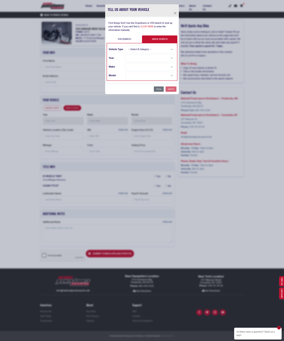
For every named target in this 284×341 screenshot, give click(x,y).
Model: (112, 75)
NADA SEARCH (160, 39)
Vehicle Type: (116, 49)
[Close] (175, 13)
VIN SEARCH (124, 39)
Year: (111, 58)
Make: (112, 66)
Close (158, 89)
